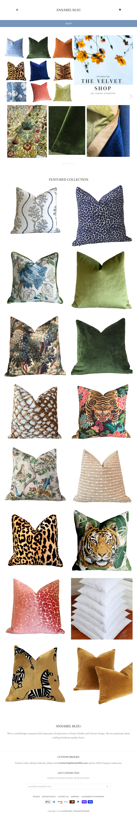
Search (36, 797)
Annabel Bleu (68, 10)
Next (131, 96)
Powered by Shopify (81, 811)
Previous (5, 96)
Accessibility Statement (92, 797)
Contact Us (63, 797)
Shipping (75, 797)
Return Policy (49, 797)
